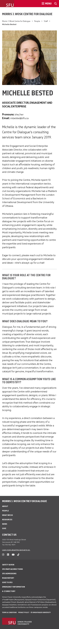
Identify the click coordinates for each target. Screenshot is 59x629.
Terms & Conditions (9, 612)
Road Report (8, 578)
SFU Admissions (9, 573)
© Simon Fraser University (41, 612)
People (37, 21)
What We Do (7, 515)
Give (4, 528)
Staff (46, 21)
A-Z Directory (8, 591)
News (4, 524)
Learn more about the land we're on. (16, 550)
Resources (7, 519)
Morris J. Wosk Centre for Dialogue (27, 14)
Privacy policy (23, 612)
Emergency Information (13, 587)
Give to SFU (7, 582)
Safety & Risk (8, 564)
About (5, 506)
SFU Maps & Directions (12, 569)
